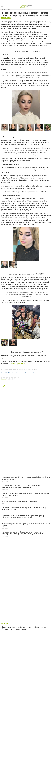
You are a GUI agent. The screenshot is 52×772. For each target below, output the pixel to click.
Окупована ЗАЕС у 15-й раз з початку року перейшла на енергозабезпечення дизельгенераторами (21, 486)
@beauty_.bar (21, 364)
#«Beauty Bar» (8, 372)
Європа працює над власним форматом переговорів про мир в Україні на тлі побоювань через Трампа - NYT (23, 517)
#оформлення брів (20, 372)
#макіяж (27, 372)
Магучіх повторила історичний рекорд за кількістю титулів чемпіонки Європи (26, 525)
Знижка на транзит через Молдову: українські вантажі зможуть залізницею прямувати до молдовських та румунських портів (23, 533)
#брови (13, 372)
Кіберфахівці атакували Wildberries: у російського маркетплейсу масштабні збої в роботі (24, 508)
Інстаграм (13, 364)
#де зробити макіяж (34, 372)
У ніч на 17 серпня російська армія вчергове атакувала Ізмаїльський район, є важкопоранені (26, 494)
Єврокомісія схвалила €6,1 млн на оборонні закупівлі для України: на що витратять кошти (26, 478)
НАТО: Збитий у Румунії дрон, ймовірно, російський (19, 501)
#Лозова (2, 372)
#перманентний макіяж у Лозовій (8, 374)
